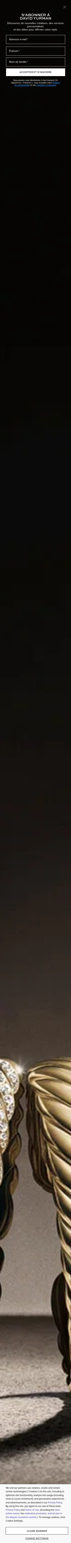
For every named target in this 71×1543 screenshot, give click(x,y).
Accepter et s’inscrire (36, 72)
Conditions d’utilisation (46, 85)
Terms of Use (32, 1510)
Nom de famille (18, 62)
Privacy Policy (55, 1502)
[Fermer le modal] (65, 7)
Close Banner (37, 1530)
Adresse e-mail (18, 39)
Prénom (13, 51)
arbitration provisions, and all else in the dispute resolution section (34, 1515)
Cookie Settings (37, 1538)
